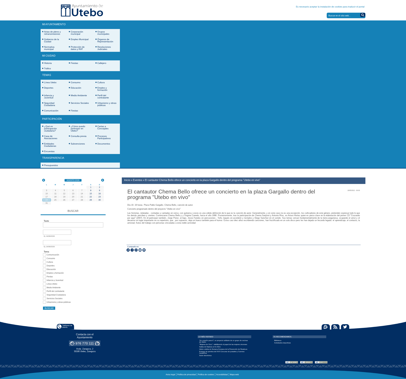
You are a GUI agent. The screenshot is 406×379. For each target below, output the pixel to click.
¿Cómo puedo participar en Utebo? (78, 128)
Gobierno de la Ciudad (51, 40)
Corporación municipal (77, 32)
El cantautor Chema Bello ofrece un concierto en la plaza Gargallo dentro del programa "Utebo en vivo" (202, 180)
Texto (46, 221)
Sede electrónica (205, 355)
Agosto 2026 (74, 180)
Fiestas (74, 63)
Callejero (101, 63)
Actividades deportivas (282, 343)
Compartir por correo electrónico (140, 250)
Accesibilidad (222, 374)
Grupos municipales (103, 32)
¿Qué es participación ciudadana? (50, 128)
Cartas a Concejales (102, 127)
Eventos (137, 180)
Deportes (48, 88)
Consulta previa (78, 136)
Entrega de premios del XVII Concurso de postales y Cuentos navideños (221, 352)
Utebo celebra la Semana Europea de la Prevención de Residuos (223, 349)
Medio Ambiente (79, 95)
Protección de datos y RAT (78, 48)
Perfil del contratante (103, 96)
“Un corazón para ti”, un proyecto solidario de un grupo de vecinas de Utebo (223, 341)
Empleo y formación (102, 89)
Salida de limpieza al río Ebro (210, 347)
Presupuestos (51, 165)
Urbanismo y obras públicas (106, 104)
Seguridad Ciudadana (49, 104)
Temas (46, 75)
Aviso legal (170, 374)
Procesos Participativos (104, 137)
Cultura (101, 82)
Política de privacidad (186, 374)
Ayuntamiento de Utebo (82, 10)
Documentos (103, 143)
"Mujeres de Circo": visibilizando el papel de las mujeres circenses (223, 344)
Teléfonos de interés (67, 326)
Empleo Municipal (79, 39)
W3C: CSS (321, 362)
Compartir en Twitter (128, 250)
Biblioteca (277, 340)
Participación (52, 119)
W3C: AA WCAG (291, 362)
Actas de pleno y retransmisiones (52, 32)
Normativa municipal (49, 48)
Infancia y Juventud (49, 96)
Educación (76, 88)
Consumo (75, 82)
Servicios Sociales (80, 103)
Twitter (345, 327)
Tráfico (47, 68)
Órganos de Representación (105, 40)
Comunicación (51, 110)
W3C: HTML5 (306, 362)
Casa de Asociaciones (50, 137)
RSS (335, 327)
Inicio (127, 180)
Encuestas (49, 151)
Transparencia (53, 158)
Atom (326, 327)
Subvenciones (78, 143)
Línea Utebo (50, 82)
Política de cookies (206, 374)
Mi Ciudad (49, 55)
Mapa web (234, 374)
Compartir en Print (144, 250)
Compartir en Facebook (132, 250)
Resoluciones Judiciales (104, 48)
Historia (48, 63)
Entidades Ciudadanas (50, 144)
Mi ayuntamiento (53, 24)
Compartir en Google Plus (136, 250)
